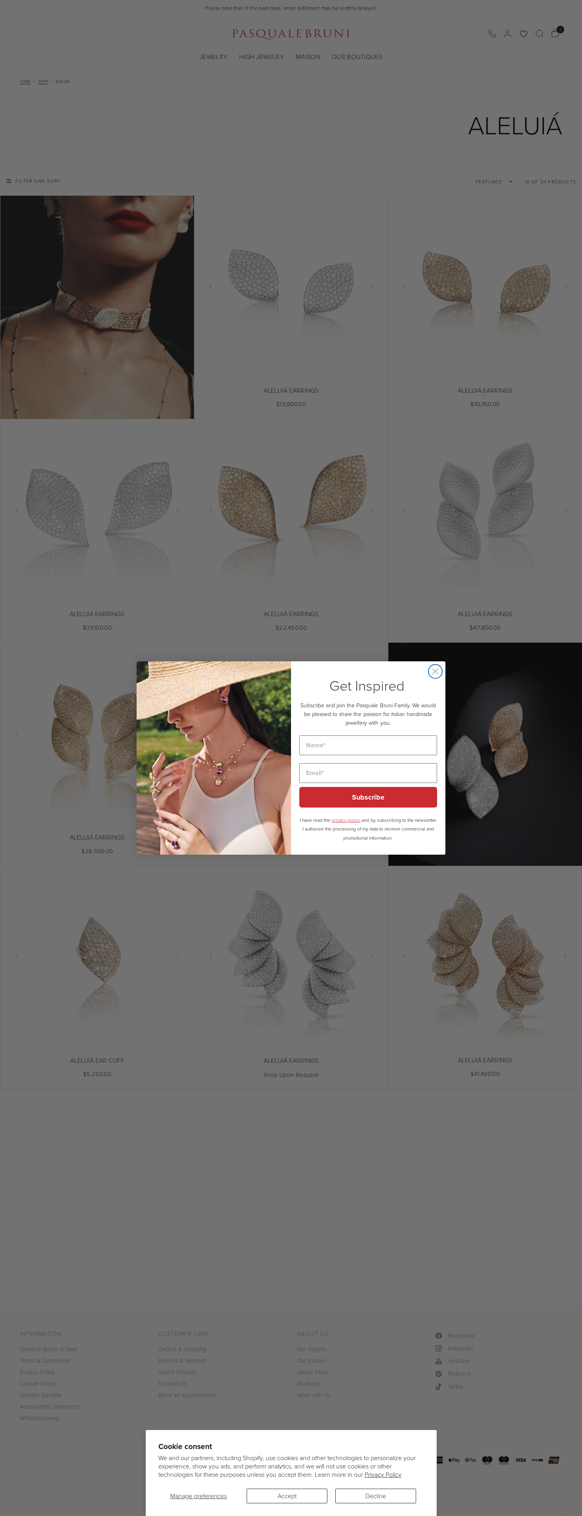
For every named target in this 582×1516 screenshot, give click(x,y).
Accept (287, 1495)
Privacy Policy (383, 1474)
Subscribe (368, 797)
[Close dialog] (435, 671)
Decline (375, 1495)
